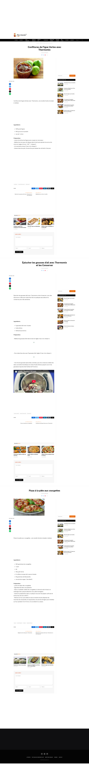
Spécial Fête (39, 40)
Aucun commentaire (45, 52)
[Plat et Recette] (20, 35)
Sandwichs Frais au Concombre (69, 82)
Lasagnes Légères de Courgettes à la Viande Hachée (20, 227)
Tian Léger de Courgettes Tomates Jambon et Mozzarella (69, 100)
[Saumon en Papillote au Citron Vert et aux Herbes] (60, 90)
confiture (15, 184)
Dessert (72, 40)
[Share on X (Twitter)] (43, 55)
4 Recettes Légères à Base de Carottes (20, 455)
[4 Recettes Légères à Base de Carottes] (20, 449)
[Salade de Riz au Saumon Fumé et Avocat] (48, 449)
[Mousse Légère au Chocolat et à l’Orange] (60, 322)
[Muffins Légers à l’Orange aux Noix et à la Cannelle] (60, 112)
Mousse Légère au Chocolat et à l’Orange (69, 321)
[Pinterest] (10, 89)
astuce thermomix (23, 413)
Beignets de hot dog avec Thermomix (25, 632)
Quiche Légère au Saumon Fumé (33, 455)
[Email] (10, 91)
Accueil (16, 40)
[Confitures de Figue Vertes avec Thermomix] (28, 78)
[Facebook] (10, 84)
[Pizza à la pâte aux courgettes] (29, 515)
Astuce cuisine (57, 40)
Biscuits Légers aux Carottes (69, 93)
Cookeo (66, 40)
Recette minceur (33, 40)
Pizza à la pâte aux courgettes (26, 423)
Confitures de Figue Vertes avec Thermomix (44, 423)
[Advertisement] (31, 7)
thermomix (27, 184)
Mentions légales (49, 757)
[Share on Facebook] (42, 55)
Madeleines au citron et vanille (41, 194)
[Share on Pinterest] (45, 55)
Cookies (55, 757)
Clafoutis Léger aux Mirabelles (34, 226)
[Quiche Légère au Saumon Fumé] (34, 449)
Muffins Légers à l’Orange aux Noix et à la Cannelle (69, 111)
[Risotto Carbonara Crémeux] (60, 327)
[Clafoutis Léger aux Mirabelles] (34, 221)
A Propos (28, 757)
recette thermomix (21, 184)
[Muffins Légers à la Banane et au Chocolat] (48, 221)
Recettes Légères (52, 40)
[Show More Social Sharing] (47, 55)
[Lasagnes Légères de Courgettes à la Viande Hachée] (20, 221)
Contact (60, 757)
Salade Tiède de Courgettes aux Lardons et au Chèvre (69, 105)
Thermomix (46, 40)
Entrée (21, 40)
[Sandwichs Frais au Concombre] (60, 84)
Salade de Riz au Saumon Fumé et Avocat (48, 455)
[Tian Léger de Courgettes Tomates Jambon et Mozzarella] (60, 101)
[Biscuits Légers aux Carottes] (60, 95)
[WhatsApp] (10, 94)
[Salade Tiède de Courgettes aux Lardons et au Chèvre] (60, 106)
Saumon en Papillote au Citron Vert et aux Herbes (69, 89)
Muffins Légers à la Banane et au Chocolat (48, 227)
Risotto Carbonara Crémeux (69, 326)
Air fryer (62, 40)
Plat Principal (27, 40)
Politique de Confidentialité (38, 757)
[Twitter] (10, 86)
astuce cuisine (16, 413)
